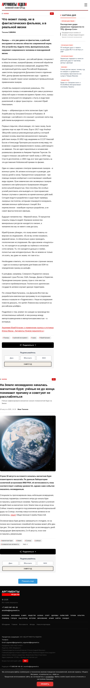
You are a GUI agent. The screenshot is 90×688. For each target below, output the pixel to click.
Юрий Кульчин (44, 338)
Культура (81, 615)
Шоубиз (40, 615)
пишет (13, 515)
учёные (38, 540)
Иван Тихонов (23, 409)
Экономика (15, 615)
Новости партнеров (43, 624)
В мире (23, 615)
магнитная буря (7, 540)
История (32, 618)
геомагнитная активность (10, 544)
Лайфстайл (64, 615)
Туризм (73, 615)
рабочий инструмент (20, 338)
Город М (14, 618)
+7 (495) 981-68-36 (10, 607)
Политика (5, 615)
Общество (32, 615)
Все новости (23, 624)
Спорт (47, 615)
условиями (49, 677)
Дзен (11, 358)
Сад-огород (23, 618)
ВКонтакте (28, 358)
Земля (18, 540)
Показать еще (28, 581)
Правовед (5, 618)
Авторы (32, 624)
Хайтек (58, 618)
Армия (51, 618)
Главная (14, 624)
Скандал (65, 618)
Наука (6, 13)
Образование (42, 618)
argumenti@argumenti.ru (14, 642)
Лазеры (6, 338)
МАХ (44, 358)
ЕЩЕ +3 (25, 544)
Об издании (6, 624)
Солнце (28, 540)
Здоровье (54, 615)
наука (33, 338)
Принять (45, 684)
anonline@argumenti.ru (10, 610)
